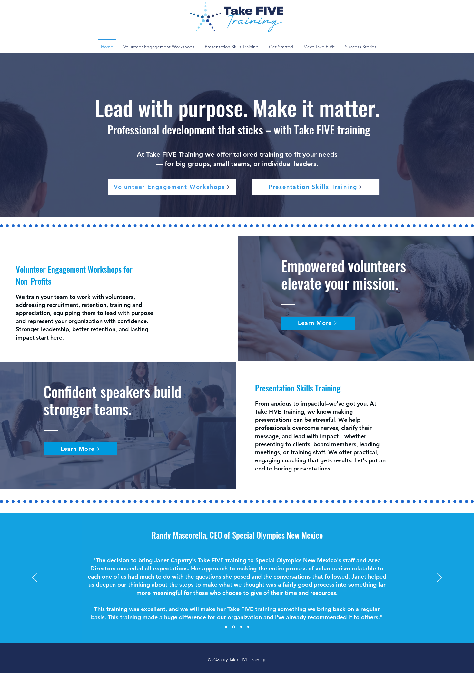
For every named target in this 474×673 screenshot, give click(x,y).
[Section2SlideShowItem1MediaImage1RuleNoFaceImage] (241, 627)
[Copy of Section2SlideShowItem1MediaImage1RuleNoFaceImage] (248, 627)
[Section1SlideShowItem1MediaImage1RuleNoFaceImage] (226, 627)
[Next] (439, 577)
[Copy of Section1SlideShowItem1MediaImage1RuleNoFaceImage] (233, 626)
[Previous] (34, 577)
